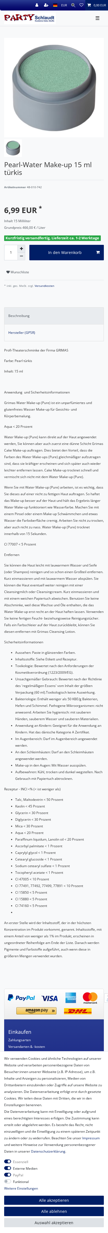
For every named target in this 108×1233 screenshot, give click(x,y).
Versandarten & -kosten (26, 1046)
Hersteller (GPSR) (21, 332)
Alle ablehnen (54, 1211)
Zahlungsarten (19, 1040)
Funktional (21, 1181)
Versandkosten (44, 286)
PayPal (18, 1175)
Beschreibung (19, 315)
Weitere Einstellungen (21, 1188)
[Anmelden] (37, 5)
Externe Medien (25, 1168)
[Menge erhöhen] (21, 249)
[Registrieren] (47, 5)
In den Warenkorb (65, 252)
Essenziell (20, 1161)
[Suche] (73, 5)
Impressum (91, 1138)
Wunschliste (19, 272)
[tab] (54, 315)
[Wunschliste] (81, 5)
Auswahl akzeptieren (54, 1222)
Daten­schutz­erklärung (48, 1151)
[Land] (55, 5)
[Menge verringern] (21, 256)
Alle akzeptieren (54, 1200)
